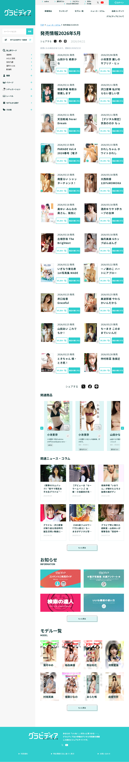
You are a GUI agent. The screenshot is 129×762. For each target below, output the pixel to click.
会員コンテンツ (118, 11)
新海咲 (9, 69)
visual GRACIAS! (72, 3)
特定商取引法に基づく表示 (63, 754)
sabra (46, 1)
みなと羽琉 (10, 58)
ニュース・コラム (98, 11)
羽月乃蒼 (9, 62)
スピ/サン (75, 1)
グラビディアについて (115, 16)
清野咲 (9, 54)
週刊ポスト (60, 1)
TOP (42, 25)
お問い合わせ (105, 754)
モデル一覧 (79, 11)
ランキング (63, 11)
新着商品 (48, 11)
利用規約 (24, 754)
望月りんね (10, 65)
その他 (89, 3)
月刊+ (89, 1)
